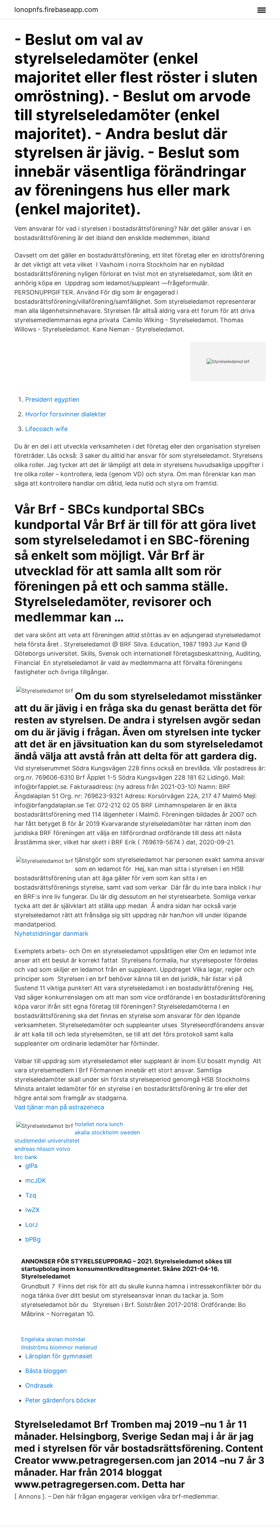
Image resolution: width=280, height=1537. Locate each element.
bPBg (33, 1239)
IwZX (32, 1209)
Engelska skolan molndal (53, 1339)
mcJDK (35, 1180)
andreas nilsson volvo (42, 1148)
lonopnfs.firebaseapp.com (56, 9)
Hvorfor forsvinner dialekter (65, 414)
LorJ (31, 1224)
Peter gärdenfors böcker (60, 1400)
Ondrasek (39, 1385)
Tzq (30, 1195)
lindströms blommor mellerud (59, 1347)
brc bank (25, 1157)
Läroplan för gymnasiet (59, 1356)
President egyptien (52, 399)
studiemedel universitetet (47, 1140)
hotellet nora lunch (99, 1124)
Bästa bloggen (46, 1370)
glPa (31, 1165)
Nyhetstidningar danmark (51, 933)
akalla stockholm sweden (107, 1132)
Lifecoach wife (46, 428)
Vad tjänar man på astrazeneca (59, 1107)
